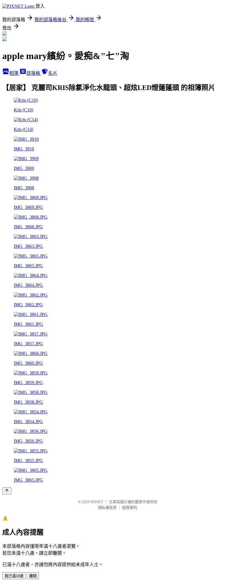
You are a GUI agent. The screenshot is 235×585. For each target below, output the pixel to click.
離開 (33, 576)
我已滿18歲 (14, 576)
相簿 (14, 73)
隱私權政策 (107, 507)
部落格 (33, 73)
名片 (52, 73)
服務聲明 (129, 507)
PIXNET (97, 502)
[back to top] (6, 490)
